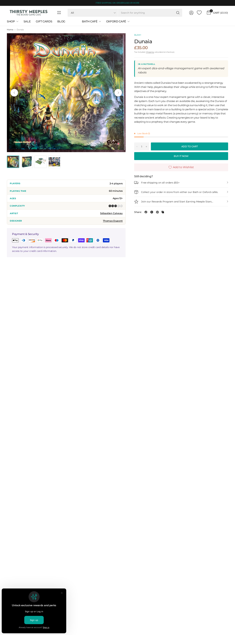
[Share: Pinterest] (157, 212)
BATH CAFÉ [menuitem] (89, 21)
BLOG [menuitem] (61, 21)
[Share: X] (151, 212)
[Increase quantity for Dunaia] (146, 147)
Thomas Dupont (113, 220)
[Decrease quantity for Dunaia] (137, 147)
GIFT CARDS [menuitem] (44, 21)
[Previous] (14, 93)
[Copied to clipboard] (163, 212)
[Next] (118, 93)
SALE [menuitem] (27, 21)
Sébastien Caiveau (111, 213)
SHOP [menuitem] (11, 21)
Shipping (150, 52)
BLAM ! (137, 35)
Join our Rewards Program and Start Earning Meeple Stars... (177, 201)
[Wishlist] (199, 13)
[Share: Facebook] (146, 212)
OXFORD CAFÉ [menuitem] (116, 21)
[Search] (178, 13)
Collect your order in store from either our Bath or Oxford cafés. (179, 192)
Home (10, 30)
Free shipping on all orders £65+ (160, 182)
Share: (138, 212)
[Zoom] (119, 40)
